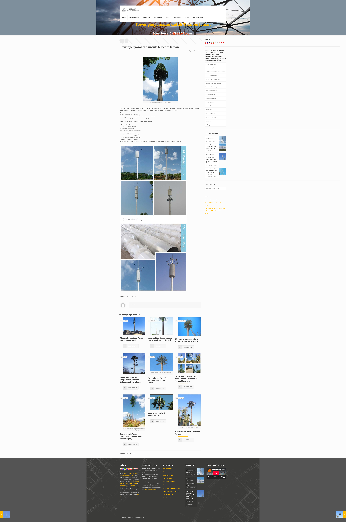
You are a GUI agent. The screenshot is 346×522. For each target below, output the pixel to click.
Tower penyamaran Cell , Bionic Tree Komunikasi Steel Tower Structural (187, 378)
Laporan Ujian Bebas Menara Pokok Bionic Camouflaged (160, 339)
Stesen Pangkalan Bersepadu (170, 491)
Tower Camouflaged (211, 98)
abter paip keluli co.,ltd (151, 489)
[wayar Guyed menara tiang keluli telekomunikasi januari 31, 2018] (5, 514)
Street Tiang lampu (168, 485)
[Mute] (222, 477)
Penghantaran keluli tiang (213, 125)
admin (133, 305)
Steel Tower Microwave (212, 90)
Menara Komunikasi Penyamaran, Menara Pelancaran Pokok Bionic (130, 379)
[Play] (209, 477)
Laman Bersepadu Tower (213, 75)
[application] (216, 473)
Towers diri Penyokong (169, 481)
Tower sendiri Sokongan (212, 87)
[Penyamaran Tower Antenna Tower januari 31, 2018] (341, 514)
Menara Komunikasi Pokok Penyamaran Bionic (131, 339)
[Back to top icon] (224, 518)
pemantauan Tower (210, 113)
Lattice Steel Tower (210, 94)
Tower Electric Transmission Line (214, 83)
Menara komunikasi (211, 64)
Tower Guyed (209, 109)
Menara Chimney (210, 102)
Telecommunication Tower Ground (216, 71)
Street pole (208, 121)
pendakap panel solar (211, 117)
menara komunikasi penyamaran (156, 414)
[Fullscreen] (224, 477)
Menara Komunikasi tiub (213, 79)
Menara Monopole (210, 106)
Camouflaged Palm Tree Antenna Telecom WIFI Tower (158, 380)
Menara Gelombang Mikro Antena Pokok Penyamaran (187, 340)
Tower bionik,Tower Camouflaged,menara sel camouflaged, (131, 436)
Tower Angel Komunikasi (213, 68)
